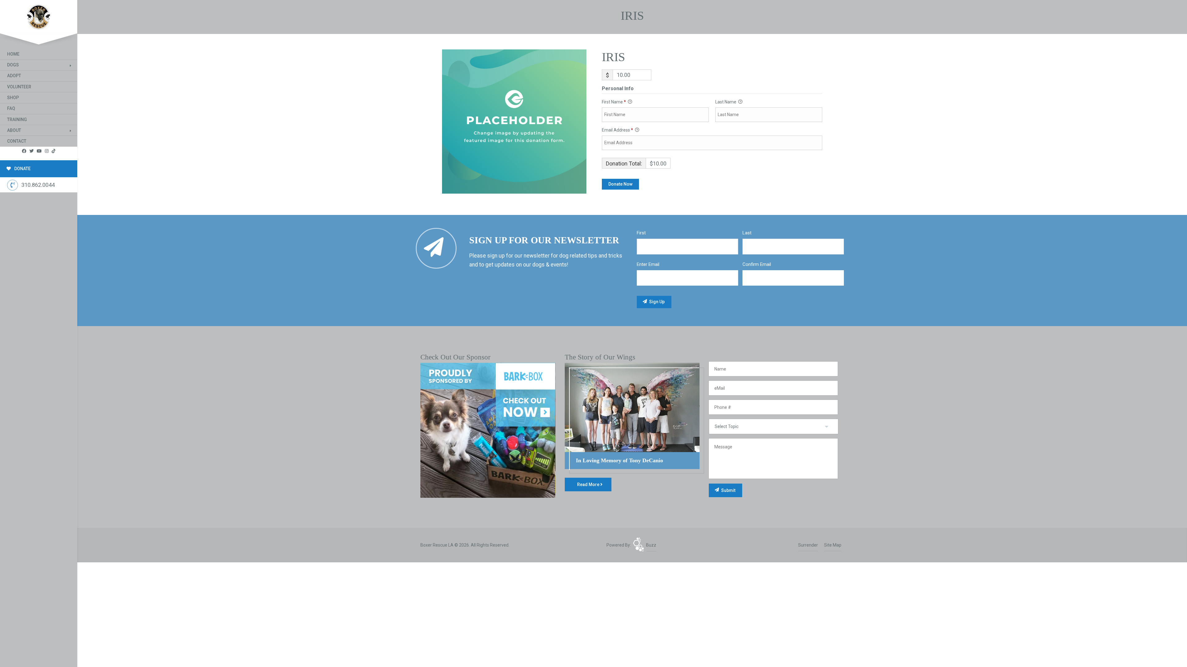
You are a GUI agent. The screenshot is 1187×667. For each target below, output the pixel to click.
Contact (16, 141)
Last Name (726, 101)
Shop (13, 97)
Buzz (651, 545)
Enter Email (648, 264)
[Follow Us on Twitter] (31, 151)
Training (17, 119)
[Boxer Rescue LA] (38, 15)
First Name (614, 101)
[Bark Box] (487, 429)
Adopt (14, 75)
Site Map (832, 545)
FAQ (11, 108)
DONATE (22, 168)
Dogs (13, 64)
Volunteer (19, 86)
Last (746, 233)
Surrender (808, 545)
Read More (588, 484)
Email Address (617, 130)
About (14, 130)
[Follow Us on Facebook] (24, 151)
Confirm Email (756, 264)
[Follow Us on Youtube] (39, 151)
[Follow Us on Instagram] (47, 151)
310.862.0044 (38, 185)
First (641, 233)
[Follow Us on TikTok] (53, 151)
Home (13, 54)
